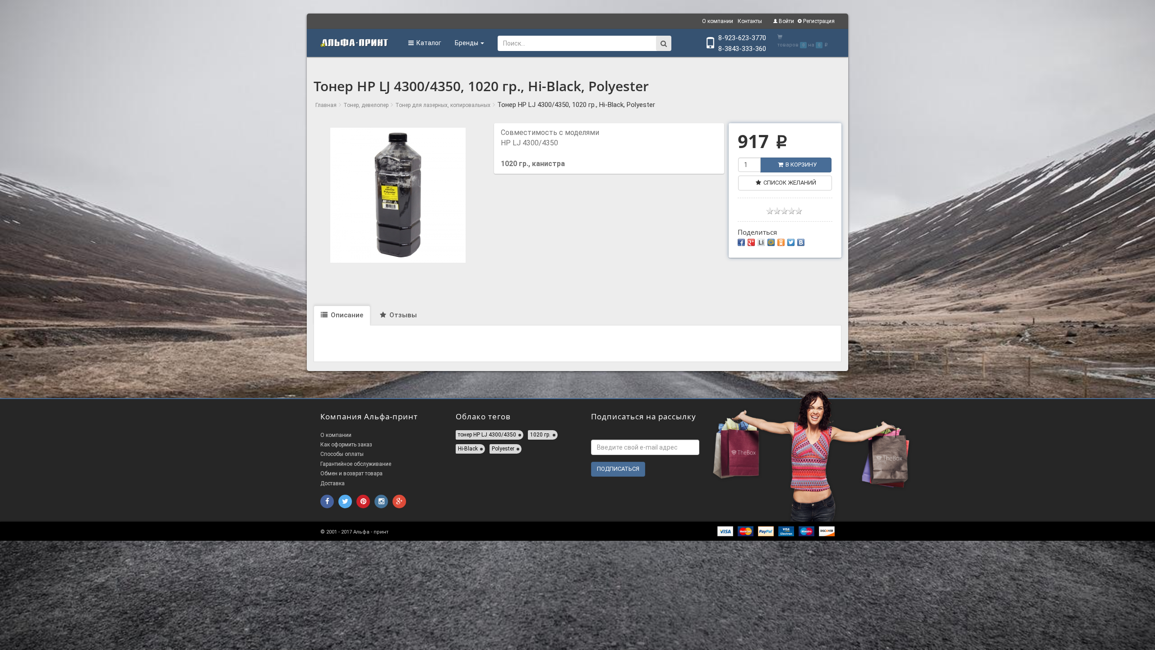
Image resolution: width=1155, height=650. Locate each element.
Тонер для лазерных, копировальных (442, 105)
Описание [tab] (346, 315)
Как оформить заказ (346, 444)
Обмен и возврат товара (351, 473)
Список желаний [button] (789, 182)
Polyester (503, 449)
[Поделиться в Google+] (751, 242)
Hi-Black (468, 449)
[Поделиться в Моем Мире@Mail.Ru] (771, 242)
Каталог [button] (427, 42)
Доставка (332, 483)
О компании (717, 21)
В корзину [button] (801, 164)
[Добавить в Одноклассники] (781, 242)
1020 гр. (540, 435)
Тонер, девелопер (365, 105)
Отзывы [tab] (402, 315)
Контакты (750, 21)
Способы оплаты (342, 454)
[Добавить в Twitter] (791, 242)
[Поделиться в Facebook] (741, 242)
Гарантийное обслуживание (355, 464)
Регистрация (818, 21)
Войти (785, 21)
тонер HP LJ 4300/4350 (487, 435)
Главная (326, 105)
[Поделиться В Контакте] (800, 242)
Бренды (467, 42)
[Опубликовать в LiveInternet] (761, 242)
